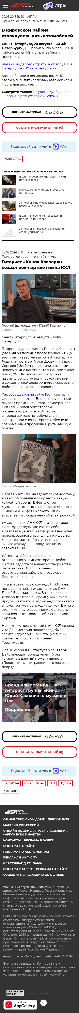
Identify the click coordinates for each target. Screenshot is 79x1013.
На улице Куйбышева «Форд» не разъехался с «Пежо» (35, 94)
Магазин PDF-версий (21, 825)
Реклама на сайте (19, 846)
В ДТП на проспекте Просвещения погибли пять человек (41, 217)
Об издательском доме (24, 819)
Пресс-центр (58, 819)
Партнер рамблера (38, 993)
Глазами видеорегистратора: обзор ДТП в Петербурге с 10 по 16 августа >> (37, 66)
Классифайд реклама (22, 863)
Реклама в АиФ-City (20, 857)
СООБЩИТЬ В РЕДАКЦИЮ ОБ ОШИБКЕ (33, 875)
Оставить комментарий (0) (39, 127)
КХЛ (33, 330)
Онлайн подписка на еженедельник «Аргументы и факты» (35, 832)
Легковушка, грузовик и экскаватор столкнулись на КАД (42, 230)
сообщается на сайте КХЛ (30, 394)
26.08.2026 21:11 (12, 252)
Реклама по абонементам (26, 852)
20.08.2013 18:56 (13, 17)
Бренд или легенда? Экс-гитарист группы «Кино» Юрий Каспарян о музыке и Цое (35, 693)
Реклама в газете (38, 840)
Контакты (12, 840)
